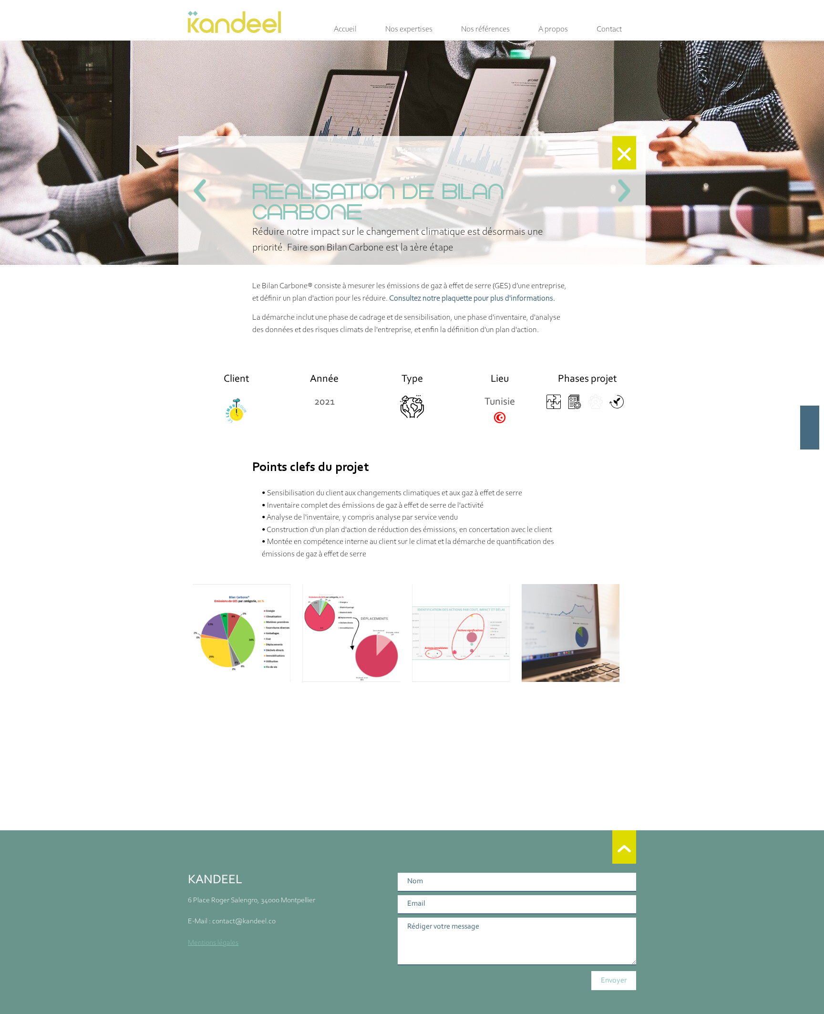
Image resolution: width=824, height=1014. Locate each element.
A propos (553, 29)
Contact (609, 29)
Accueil (345, 29)
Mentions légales (213, 943)
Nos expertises (409, 29)
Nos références (485, 29)
